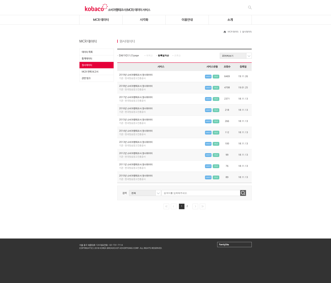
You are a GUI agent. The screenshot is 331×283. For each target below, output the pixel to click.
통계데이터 (87, 58)
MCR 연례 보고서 (90, 71)
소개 (230, 20)
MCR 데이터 (101, 20)
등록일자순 (163, 55)
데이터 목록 (87, 52)
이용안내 (187, 20)
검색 (124, 193)
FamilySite (224, 245)
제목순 (149, 55)
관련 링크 (86, 78)
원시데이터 (87, 65)
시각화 (144, 20)
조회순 (177, 55)
